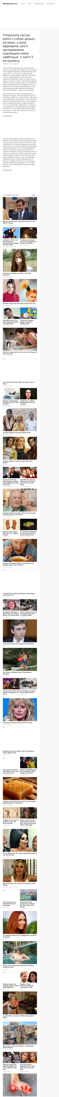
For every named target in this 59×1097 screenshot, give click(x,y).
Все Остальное (51, 3)
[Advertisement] (29, 18)
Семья (29, 3)
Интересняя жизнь (39, 3)
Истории (22, 3)
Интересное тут (10, 4)
